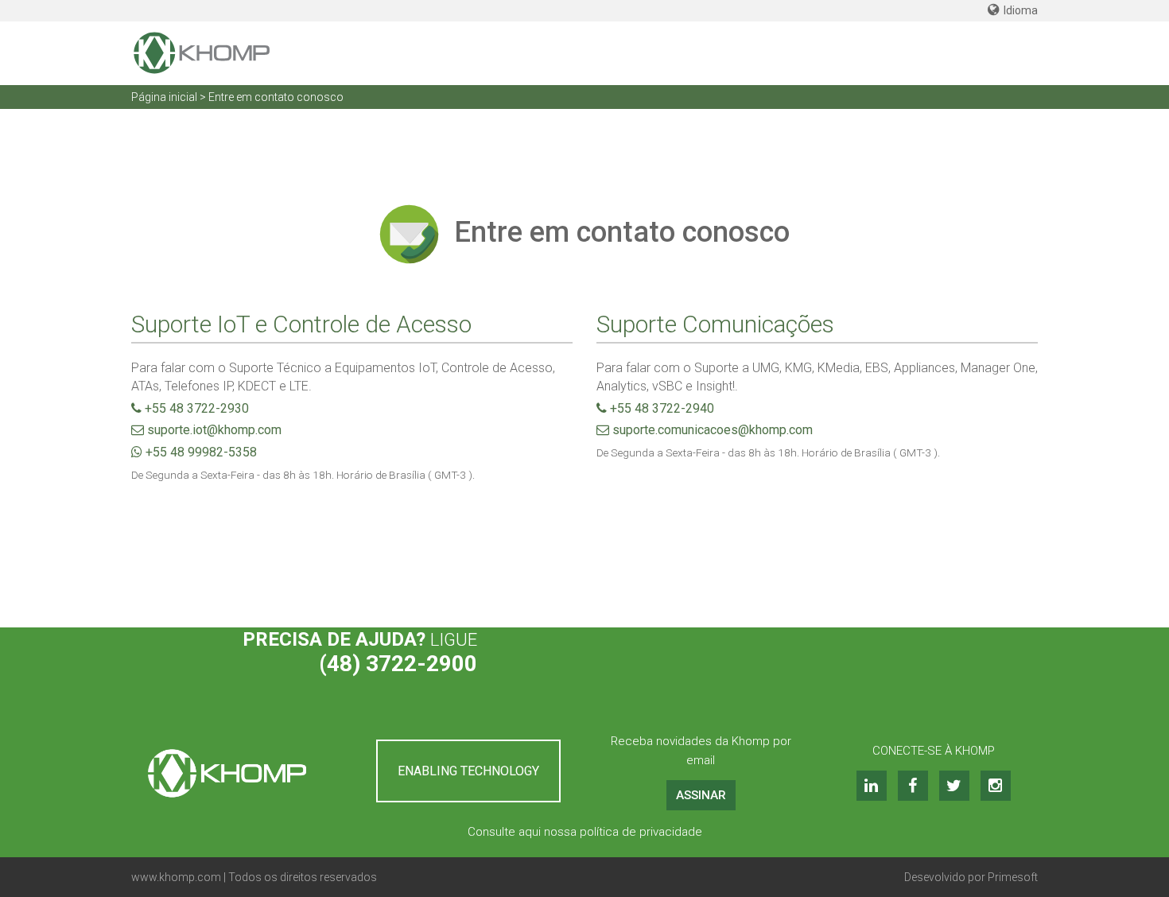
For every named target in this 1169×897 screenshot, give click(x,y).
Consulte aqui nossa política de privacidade (585, 832)
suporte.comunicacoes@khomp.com (711, 429)
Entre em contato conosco (276, 97)
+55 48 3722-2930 (195, 408)
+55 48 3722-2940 (660, 408)
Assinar (701, 795)
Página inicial (164, 97)
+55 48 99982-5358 (199, 452)
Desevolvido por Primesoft (971, 877)
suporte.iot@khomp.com (213, 429)
